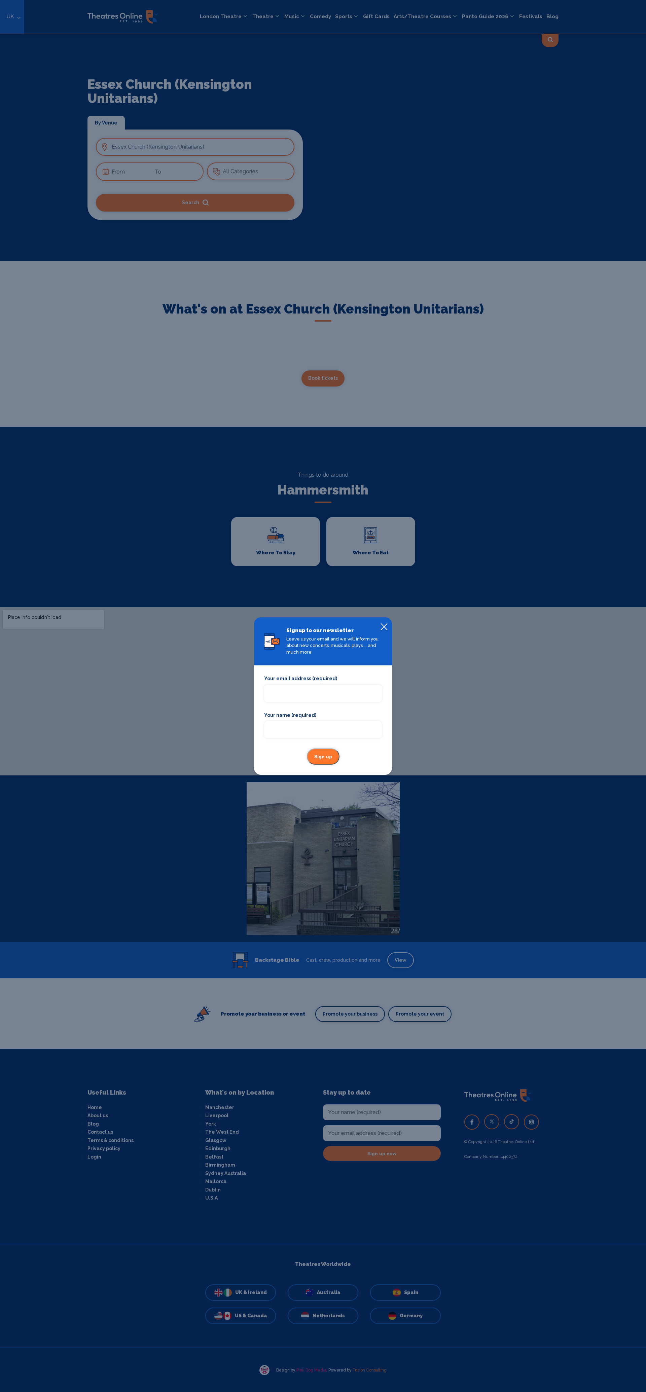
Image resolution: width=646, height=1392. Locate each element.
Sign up (323, 756)
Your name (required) (290, 715)
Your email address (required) (300, 678)
